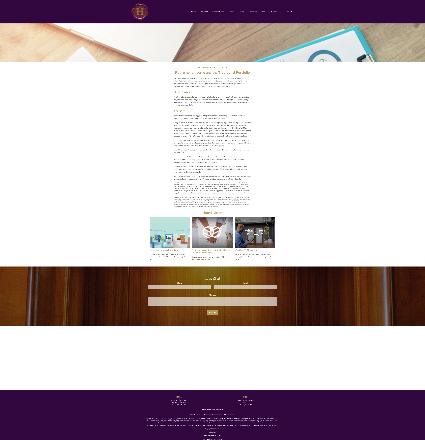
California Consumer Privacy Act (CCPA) (205, 425)
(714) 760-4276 (181, 400)
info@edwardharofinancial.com (212, 409)
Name (179, 283)
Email (245, 283)
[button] (193, 11)
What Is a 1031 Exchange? (247, 250)
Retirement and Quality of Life (164, 250)
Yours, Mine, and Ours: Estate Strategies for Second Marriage (211, 251)
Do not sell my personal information (267, 425)
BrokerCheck (230, 414)
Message (212, 295)
